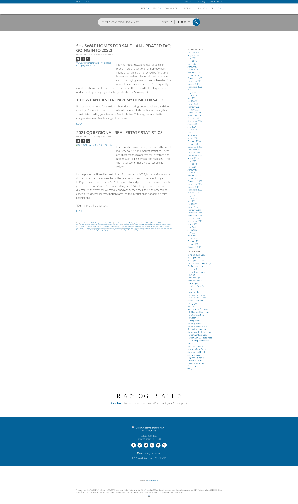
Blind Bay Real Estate (89, 223)
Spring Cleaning (98, 230)
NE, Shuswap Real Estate (106, 226)
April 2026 (192, 67)
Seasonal (153, 228)
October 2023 (194, 152)
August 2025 (193, 89)
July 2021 (192, 227)
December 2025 (195, 78)
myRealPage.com (152, 480)
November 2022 (195, 184)
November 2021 (195, 215)
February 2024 (194, 141)
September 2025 (195, 87)
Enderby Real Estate (145, 223)
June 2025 (192, 95)
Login (87, 2)
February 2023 (194, 175)
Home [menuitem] (144, 8)
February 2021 (194, 241)
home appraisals (86, 224)
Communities (171, 8)
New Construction (119, 226)
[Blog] (164, 445)
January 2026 (194, 75)
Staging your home (109, 230)
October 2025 (194, 84)
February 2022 (194, 210)
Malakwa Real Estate (139, 224)
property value (144, 226)
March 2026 (193, 69)
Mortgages (159, 224)
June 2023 (192, 164)
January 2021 (194, 244)
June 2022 (192, 198)
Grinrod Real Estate (156, 223)
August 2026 (193, 55)
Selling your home (161, 228)
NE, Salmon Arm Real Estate (92, 226)
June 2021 (192, 230)
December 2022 (195, 181)
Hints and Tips (194, 277)
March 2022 (193, 207)
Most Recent (193, 52)
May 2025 (192, 98)
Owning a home (136, 226)
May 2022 (192, 201)
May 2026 (192, 64)
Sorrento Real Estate (88, 230)
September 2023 (195, 155)
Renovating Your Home (198, 329)
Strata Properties (119, 230)
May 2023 (192, 167)
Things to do (138, 230)
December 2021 (195, 212)
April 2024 (192, 135)
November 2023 (195, 149)
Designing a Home (134, 223)
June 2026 (192, 61)
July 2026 (192, 58)
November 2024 (195, 115)
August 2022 (193, 192)
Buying (201, 8)
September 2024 (195, 121)
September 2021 (195, 221)
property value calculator (155, 226)
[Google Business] (158, 445)
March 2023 (193, 172)
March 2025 (193, 104)
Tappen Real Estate (129, 230)
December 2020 (195, 247)
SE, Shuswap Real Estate (144, 228)
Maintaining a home (128, 224)
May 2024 (192, 132)
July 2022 (192, 195)
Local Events (119, 224)
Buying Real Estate (108, 223)
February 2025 (194, 107)
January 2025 (194, 109)
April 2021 (192, 235)
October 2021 (194, 218)
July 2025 (192, 92)
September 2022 (195, 190)
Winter (144, 230)
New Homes (127, 226)
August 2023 (193, 158)
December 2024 (195, 112)
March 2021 (193, 238)
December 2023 (195, 147)
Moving (164, 224)
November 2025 (195, 81)
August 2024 (193, 124)
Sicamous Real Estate (197, 349)
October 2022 (194, 187)
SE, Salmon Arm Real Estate (130, 228)
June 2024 (192, 129)
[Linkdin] (152, 445)
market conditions (150, 224)
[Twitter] (146, 445)
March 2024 (193, 138)
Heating (164, 223)
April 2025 (192, 101)
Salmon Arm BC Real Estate (87, 228)
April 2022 (192, 204)
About (156, 8)
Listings (188, 8)
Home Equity (94, 224)
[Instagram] (139, 445)
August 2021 (193, 224)
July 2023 (192, 161)
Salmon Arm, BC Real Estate (115, 228)
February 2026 (194, 72)
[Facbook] (133, 445)
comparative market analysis (121, 223)
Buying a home (99, 223)
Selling (215, 8)
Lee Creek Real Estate (104, 224)
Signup (79, 2)
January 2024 (194, 144)
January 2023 (194, 178)
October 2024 (194, 118)
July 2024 (192, 127)
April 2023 (192, 170)
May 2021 (192, 232)
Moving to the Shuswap (198, 309)
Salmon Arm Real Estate (101, 228)
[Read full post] (95, 73)
